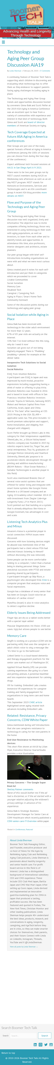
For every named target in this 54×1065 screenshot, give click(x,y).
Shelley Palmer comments (20, 789)
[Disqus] (29, 988)
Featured (29, 829)
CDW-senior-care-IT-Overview (22, 821)
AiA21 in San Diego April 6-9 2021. (24, 167)
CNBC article (35, 702)
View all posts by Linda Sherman (24, 946)
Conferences (20, 829)
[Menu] (3, 42)
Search (6, 1035)
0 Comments (45, 71)
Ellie (44, 579)
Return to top (8, 1052)
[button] (44, 1036)
